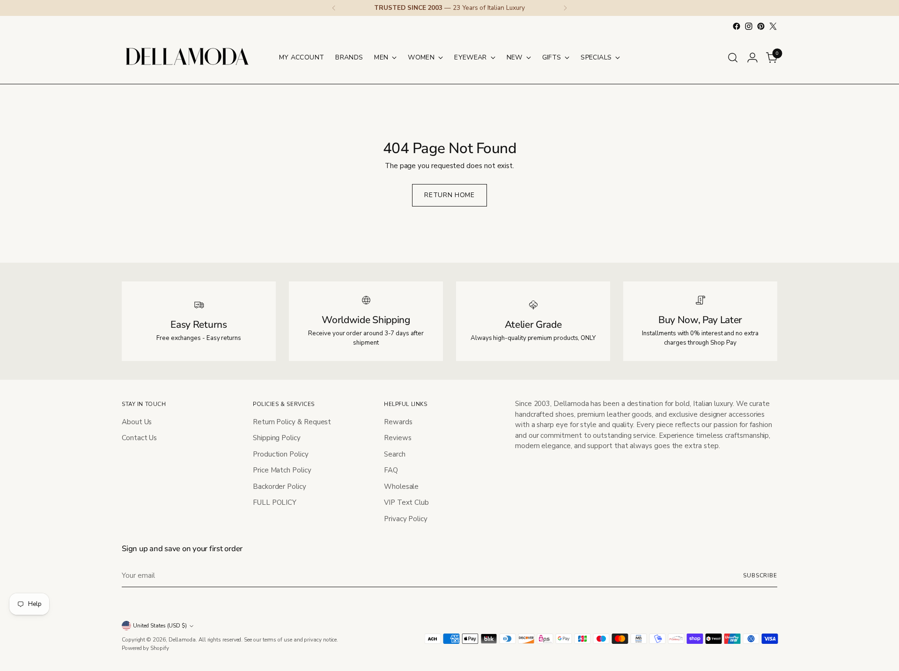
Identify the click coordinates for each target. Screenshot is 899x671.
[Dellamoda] (187, 57)
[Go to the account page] (752, 57)
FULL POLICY (274, 502)
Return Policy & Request (292, 422)
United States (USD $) (160, 625)
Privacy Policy (405, 519)
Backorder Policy (279, 486)
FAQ (391, 470)
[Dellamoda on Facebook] (736, 26)
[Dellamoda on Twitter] (773, 26)
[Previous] (334, 8)
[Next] (565, 8)
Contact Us (139, 437)
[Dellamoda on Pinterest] (761, 26)
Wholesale (401, 486)
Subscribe (760, 575)
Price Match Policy (282, 470)
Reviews (397, 437)
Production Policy (281, 454)
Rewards (398, 422)
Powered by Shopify (145, 648)
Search (394, 454)
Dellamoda (182, 639)
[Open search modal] (732, 57)
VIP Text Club (406, 502)
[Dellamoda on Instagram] (748, 26)
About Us (137, 422)
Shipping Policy (277, 437)
